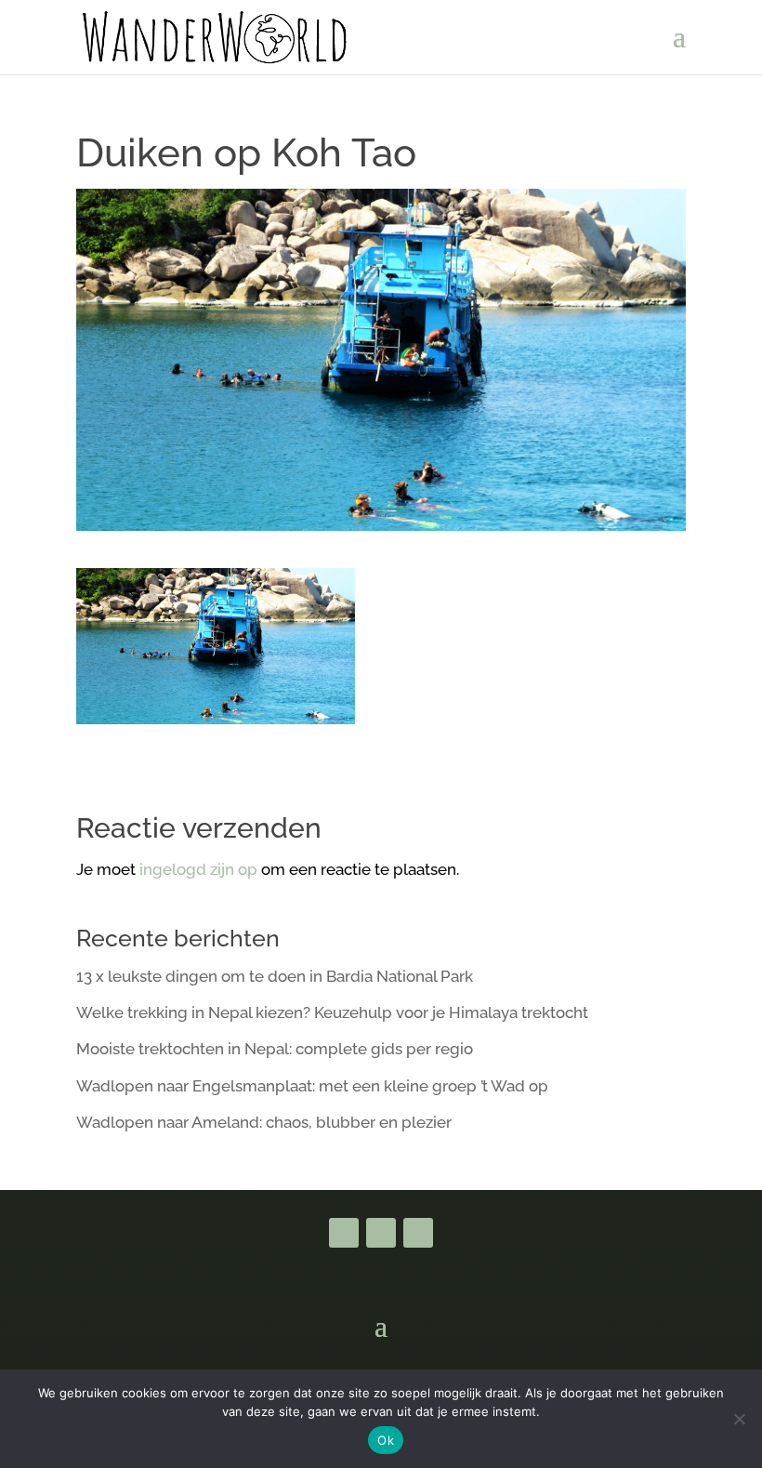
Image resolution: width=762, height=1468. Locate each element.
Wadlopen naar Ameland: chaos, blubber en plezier (264, 1122)
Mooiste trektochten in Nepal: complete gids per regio (274, 1048)
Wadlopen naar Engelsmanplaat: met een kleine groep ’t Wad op (312, 1086)
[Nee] (738, 1418)
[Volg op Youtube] (381, 1233)
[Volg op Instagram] (418, 1233)
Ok (385, 1440)
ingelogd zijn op (198, 869)
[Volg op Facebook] (344, 1233)
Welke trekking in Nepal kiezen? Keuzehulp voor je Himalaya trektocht (332, 1012)
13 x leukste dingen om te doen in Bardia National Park (274, 976)
